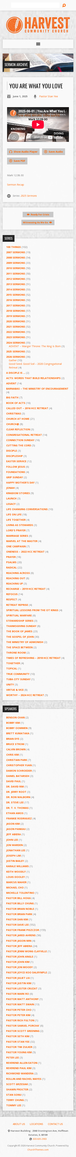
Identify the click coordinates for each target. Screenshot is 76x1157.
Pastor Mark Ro (17, 993)
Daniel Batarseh (17, 776)
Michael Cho (15, 887)
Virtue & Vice (15, 689)
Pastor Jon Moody (19, 967)
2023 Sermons (15, 337)
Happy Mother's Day (20, 482)
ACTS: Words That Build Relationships (33, 378)
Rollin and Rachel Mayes (23, 1079)
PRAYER (11, 557)
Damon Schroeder (19, 770)
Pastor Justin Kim (18, 983)
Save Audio (55, 151)
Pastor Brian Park (19, 914)
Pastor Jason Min (18, 940)
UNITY (10, 684)
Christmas (13, 413)
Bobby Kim (13, 722)
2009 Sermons (15, 262)
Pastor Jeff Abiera (19, 946)
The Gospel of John (20, 636)
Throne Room (16, 652)
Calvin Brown (16, 749)
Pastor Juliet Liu (18, 978)
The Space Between (19, 647)
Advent (11, 383)
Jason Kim (13, 823)
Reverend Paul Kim (18, 1068)
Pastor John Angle (19, 956)
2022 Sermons (15, 332)
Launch (11, 498)
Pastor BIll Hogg (18, 898)
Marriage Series (17, 535)
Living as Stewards (19, 525)
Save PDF (19, 160)
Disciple (11, 450)
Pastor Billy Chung (20, 903)
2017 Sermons (15, 305)
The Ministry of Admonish (24, 642)
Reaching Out (15, 578)
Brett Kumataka (17, 733)
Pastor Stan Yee (48, 96)
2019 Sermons (15, 316)
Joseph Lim (13, 855)
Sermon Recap (15, 184)
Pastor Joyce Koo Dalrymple (26, 972)
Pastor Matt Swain (20, 1004)
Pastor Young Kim (19, 1052)
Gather (13, 360)
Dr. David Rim (15, 786)
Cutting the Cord (18, 445)
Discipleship (14, 456)
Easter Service (16, 461)
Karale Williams (17, 866)
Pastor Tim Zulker (19, 1047)
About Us (19, 1124)
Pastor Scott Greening (22, 1031)
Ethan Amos (15, 813)
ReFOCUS (12, 594)
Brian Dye (12, 738)
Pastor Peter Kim (18, 1015)
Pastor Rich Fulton (20, 1020)
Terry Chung (15, 1100)
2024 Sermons (15, 342)
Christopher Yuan (19, 765)
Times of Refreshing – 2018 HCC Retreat (33, 658)
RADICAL (11, 567)
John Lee (12, 839)
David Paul (13, 781)
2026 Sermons (15, 356)
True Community (18, 674)
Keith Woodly (16, 871)
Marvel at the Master (21, 541)
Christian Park (16, 760)
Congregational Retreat (24, 434)
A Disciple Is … (15, 372)
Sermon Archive (16, 64)
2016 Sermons (15, 300)
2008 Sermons (15, 257)
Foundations (15, 472)
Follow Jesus (15, 466)
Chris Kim (12, 754)
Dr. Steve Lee (15, 802)
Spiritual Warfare (19, 615)
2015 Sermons (15, 294)
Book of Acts (15, 403)
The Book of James (19, 631)
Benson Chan (15, 717)
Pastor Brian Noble (20, 908)
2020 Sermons (15, 321)
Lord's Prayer (16, 530)
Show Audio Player (25, 151)
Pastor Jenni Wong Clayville (26, 951)
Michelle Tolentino (20, 892)
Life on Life (14, 514)
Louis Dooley (15, 877)
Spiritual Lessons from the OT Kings (32, 610)
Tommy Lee (13, 1105)
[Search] (64, 5)
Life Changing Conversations (27, 509)
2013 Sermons (15, 284)
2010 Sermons (15, 268)
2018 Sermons (15, 310)
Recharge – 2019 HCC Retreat (26, 588)
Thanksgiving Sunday (21, 626)
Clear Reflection (18, 429)
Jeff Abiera (13, 834)
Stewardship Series (19, 620)
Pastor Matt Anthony (22, 999)
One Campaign (16, 546)
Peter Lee (12, 1057)
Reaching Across (18, 573)
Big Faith (12, 397)
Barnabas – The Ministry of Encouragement (37, 388)
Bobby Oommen (17, 728)
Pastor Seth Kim (17, 1036)
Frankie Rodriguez (19, 818)
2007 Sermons (15, 252)
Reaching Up (14, 583)
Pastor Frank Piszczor (22, 930)
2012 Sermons (15, 279)
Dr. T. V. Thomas (17, 808)
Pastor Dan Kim (17, 919)
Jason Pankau (16, 829)
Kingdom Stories (18, 493)
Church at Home (17, 418)
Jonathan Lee (15, 850)
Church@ (12, 424)
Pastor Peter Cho (18, 1009)
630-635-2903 (40, 1138)
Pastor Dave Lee (17, 924)
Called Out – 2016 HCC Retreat (27, 408)
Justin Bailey (15, 861)
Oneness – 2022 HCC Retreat (25, 551)
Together (13, 663)
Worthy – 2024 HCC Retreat (25, 695)
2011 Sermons (15, 273)
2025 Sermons (29, 195)
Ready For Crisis (39, 214)
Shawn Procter (17, 1089)
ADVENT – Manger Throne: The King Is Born (35, 346)
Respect (11, 599)
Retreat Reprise (17, 605)
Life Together (16, 519)
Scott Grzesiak (17, 1084)
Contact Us (55, 1124)
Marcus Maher (16, 882)
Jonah (10, 488)
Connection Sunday (20, 440)
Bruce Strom (15, 744)
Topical (11, 668)
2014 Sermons (15, 289)
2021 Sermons (15, 326)
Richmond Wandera (20, 1073)
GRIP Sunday (14, 477)
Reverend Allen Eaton (21, 1062)
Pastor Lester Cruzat (21, 988)
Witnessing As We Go (36, 222)
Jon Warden (14, 845)
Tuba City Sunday (18, 679)
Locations (36, 1124)
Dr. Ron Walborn (18, 797)
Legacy (11, 504)
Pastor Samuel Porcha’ (22, 1025)
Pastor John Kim (18, 962)
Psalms (11, 562)
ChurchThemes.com (38, 1149)
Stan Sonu (13, 1094)
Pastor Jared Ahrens (21, 935)
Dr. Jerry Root (16, 791)
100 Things (13, 247)
